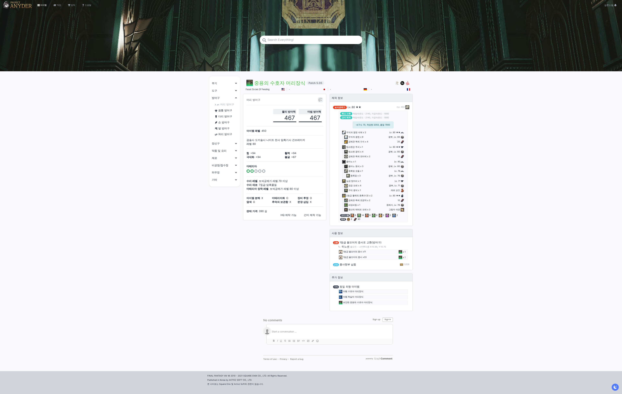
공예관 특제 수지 (356, 141)
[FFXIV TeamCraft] (397, 83)
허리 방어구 (225, 134)
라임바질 (352, 205)
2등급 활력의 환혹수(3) (357, 195)
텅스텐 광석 (354, 152)
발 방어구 (224, 128)
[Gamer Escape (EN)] (407, 83)
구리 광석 (352, 190)
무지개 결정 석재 (354, 132)
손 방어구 (224, 122)
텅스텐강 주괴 (353, 147)
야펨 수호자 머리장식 (353, 291)
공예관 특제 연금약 (357, 200)
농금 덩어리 (351, 181)
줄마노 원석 (354, 166)
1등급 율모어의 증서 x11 (354, 252)
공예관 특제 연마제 (357, 156)
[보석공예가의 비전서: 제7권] (407, 107)
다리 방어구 (225, 116)
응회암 (354, 175)
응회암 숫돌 (354, 171)
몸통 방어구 (225, 110)
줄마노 (349, 161)
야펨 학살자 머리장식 (353, 297)
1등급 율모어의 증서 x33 (355, 257)
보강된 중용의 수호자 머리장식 (357, 302)
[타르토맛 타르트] (402, 83)
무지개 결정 (354, 137)
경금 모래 (352, 185)
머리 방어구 (227, 104)
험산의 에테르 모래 (357, 209)
